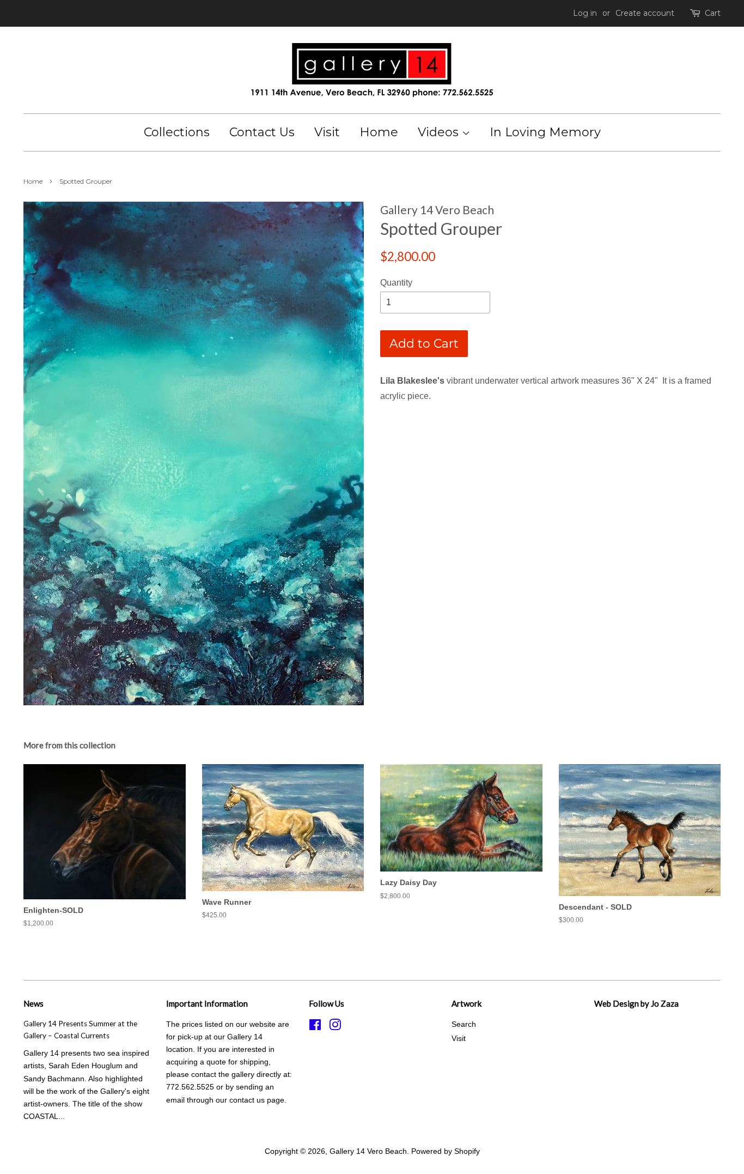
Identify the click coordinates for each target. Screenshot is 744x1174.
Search (464, 1024)
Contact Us (262, 132)
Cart (713, 13)
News (33, 1003)
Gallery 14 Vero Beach (368, 1151)
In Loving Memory (545, 132)
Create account (644, 13)
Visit (327, 132)
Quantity (396, 282)
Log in (585, 13)
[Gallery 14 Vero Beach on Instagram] (335, 1027)
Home (378, 132)
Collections (177, 132)
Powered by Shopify (445, 1151)
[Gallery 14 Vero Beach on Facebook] (315, 1027)
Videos (440, 132)
